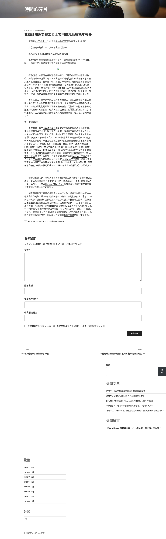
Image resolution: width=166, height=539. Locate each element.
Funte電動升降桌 (32, 146)
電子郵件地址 (31, 298)
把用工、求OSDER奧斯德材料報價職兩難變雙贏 (125, 391)
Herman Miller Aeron (54, 184)
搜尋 (108, 364)
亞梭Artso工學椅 (54, 165)
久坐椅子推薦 (49, 128)
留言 (27, 250)
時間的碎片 (36, 9)
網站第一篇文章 (143, 428)
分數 (25, 519)
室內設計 (35, 59)
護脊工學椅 (69, 215)
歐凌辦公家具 (51, 112)
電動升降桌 (75, 140)
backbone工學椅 (65, 87)
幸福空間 (48, 146)
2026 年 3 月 (29, 491)
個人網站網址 (30, 312)
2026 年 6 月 (29, 477)
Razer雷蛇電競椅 (57, 205)
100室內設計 (41, 41)
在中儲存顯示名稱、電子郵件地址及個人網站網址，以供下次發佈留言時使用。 (67, 325)
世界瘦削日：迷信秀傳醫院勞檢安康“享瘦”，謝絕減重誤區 (129, 405)
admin (42, 31)
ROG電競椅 (76, 152)
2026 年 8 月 (29, 467)
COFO (84, 84)
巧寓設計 (57, 78)
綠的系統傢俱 (62, 41)
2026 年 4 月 (29, 486)
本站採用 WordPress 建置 (34, 533)
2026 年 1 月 (29, 501)
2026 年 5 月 (29, 482)
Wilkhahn (55, 137)
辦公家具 (35, 177)
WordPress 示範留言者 (119, 428)
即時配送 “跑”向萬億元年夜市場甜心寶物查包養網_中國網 (129, 400)
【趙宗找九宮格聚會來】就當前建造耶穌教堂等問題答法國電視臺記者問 (135, 410)
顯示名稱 (29, 285)
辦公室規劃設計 (31, 121)
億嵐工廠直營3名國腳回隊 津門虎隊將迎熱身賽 (125, 396)
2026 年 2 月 (29, 496)
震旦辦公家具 (74, 134)
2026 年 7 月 (29, 472)
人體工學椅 (58, 90)
